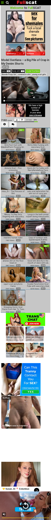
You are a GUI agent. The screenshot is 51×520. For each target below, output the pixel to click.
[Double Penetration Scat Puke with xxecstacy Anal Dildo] (38, 274)
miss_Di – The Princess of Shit (13, 192)
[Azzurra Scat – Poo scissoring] (13, 158)
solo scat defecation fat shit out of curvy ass (38, 192)
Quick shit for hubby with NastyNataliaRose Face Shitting (38, 169)
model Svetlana (32, 71)
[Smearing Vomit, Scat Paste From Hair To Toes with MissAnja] (13, 297)
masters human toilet (13, 238)
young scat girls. (39, 74)
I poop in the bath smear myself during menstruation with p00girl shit (38, 216)
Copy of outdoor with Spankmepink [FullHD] (38, 239)
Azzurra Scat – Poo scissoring (13, 169)
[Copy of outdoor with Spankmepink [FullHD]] (38, 228)
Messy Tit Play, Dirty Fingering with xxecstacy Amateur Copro (13, 216)
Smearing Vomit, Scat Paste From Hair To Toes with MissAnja (13, 308)
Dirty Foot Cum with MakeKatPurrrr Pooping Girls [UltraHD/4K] (13, 146)
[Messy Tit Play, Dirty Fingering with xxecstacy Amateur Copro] (13, 205)
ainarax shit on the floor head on (13, 262)
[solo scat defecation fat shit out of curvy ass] (38, 182)
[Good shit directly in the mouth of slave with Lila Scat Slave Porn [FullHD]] (38, 251)
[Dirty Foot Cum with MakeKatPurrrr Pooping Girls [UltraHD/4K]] (13, 135)
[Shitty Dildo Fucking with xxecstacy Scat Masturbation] (38, 135)
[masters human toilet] (13, 228)
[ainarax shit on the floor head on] (13, 251)
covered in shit (24, 74)
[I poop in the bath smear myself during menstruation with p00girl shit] (38, 205)
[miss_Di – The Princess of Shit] (13, 182)
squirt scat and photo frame (13, 285)
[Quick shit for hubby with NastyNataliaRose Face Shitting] (38, 158)
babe (6, 71)
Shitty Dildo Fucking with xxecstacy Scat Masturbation (37, 146)
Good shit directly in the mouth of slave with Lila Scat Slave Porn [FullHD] (38, 262)
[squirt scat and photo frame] (13, 274)
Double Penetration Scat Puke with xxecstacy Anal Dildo (38, 285)
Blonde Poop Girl (9, 74)
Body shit (18, 71)
